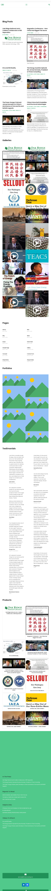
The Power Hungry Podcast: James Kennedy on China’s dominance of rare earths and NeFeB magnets (13, 105)
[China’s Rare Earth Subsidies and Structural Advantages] (38, 112)
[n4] (14, 215)
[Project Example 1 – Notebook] (37, 385)
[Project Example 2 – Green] (43, 437)
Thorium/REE (43, 106)
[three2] (37, 167)
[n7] (37, 189)
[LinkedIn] (47, 1)
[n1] (37, 230)
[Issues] (13, 342)
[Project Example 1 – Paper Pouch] (14, 397)
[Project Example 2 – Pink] (31, 437)
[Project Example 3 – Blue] (37, 419)
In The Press (5, 34)
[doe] (37, 282)
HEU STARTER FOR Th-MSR (8, 799)
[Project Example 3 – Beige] (8, 414)
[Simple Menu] (13, 360)
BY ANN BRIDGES (6, 810)
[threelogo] (2, 4)
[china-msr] (37, 268)
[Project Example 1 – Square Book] (20, 380)
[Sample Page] (13, 348)
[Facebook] (49, 1)
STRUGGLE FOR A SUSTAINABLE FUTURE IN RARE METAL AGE (16, 808)
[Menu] (26, 4)
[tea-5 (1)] (14, 268)
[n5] (37, 202)
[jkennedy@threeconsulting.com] (25, 874)
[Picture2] (14, 165)
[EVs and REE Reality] (13, 72)
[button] (49, 4)
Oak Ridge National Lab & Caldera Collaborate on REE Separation (12, 30)
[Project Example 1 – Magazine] (8, 380)
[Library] (13, 330)
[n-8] (14, 187)
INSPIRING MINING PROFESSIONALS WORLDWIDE (14, 812)
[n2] (14, 229)
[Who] (38, 330)
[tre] (37, 310)
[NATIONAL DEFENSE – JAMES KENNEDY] (37, 720)
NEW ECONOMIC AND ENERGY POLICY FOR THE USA (14, 795)
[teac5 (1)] (37, 256)
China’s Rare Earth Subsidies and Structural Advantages (37, 103)
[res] (14, 302)
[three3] (37, 156)
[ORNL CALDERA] (14, 148)
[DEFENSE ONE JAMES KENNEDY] (37, 702)
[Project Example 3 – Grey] (20, 414)
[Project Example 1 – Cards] (31, 402)
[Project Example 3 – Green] (43, 402)
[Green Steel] (38, 342)
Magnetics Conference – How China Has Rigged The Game (37, 29)
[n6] (14, 201)
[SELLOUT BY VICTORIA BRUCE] (37, 684)
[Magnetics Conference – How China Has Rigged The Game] (38, 35)
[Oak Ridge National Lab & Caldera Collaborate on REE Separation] (13, 37)
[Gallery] (38, 348)
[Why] (13, 336)
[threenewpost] (37, 177)
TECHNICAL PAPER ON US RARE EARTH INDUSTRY (14, 797)
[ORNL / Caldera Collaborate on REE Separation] (37, 148)
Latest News (30, 32)
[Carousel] (13, 354)
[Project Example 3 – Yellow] (14, 431)
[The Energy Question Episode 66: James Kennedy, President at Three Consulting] (38, 80)
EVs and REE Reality (9, 68)
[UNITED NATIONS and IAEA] (13, 702)
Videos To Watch (6, 70)
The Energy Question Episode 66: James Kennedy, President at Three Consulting (37, 70)
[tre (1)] (37, 243)
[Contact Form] (38, 354)
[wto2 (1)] (14, 243)
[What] (38, 336)
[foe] (14, 285)
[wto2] (37, 297)
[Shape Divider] (38, 360)
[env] (14, 256)
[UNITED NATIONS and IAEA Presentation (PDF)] (13, 684)
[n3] (37, 216)
